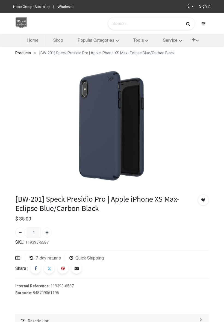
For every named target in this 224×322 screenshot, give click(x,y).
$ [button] (188, 6)
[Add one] (47, 232)
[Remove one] (20, 232)
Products (23, 53)
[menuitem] (33, 40)
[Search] (188, 23)
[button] (195, 40)
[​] (203, 23)
